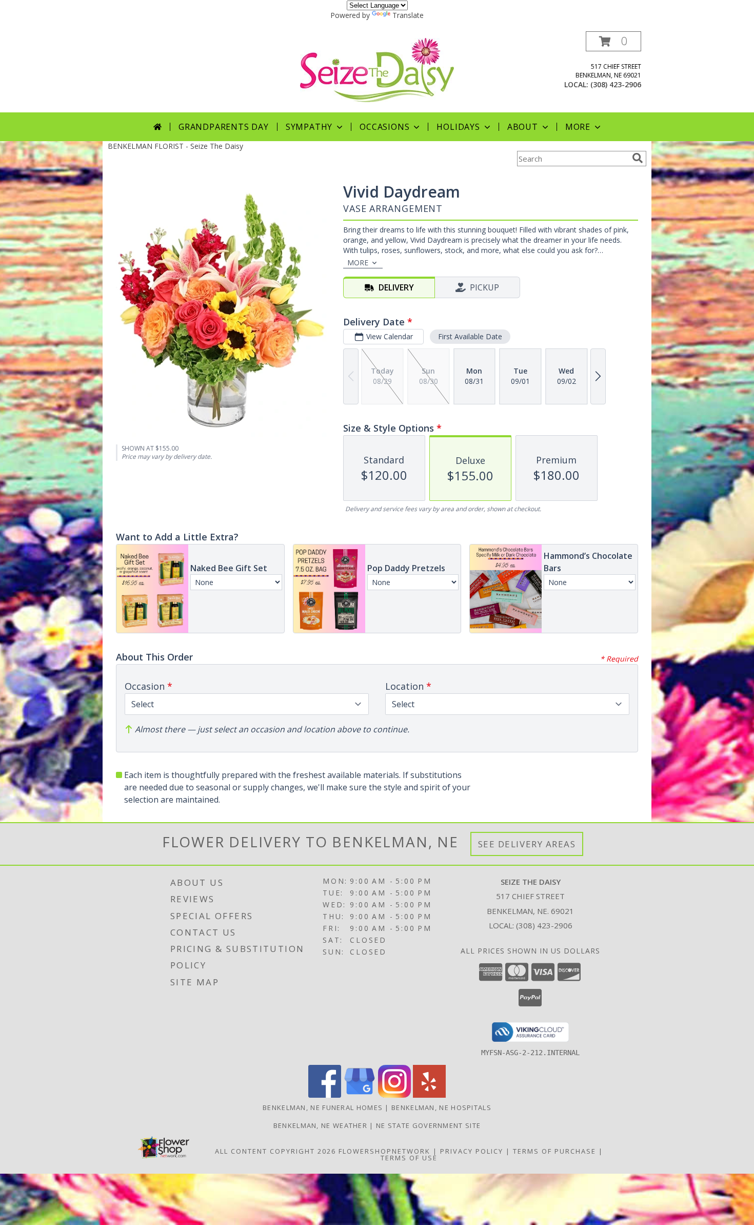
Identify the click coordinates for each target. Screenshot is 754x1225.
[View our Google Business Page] (359, 1095)
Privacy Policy (471, 1151)
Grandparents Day (223, 126)
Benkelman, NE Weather (320, 1125)
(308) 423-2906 (615, 84)
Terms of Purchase (554, 1151)
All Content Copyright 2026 (275, 1151)
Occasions (384, 126)
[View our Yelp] (429, 1095)
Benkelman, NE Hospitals (441, 1107)
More (577, 126)
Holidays (458, 126)
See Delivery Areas (527, 844)
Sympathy (309, 126)
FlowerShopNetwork (384, 1151)
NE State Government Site (428, 1125)
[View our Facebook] (324, 1095)
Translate (408, 15)
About (522, 126)
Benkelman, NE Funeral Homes (323, 1107)
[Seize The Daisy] (377, 69)
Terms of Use (409, 1157)
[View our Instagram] (394, 1095)
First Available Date (470, 336)
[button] (613, 41)
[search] (637, 158)
